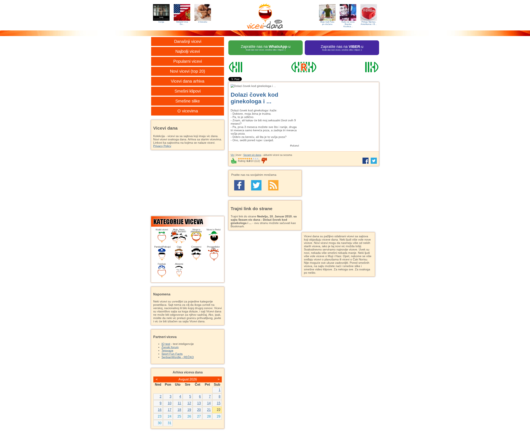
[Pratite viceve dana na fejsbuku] (239, 185)
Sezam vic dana (252, 155)
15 (218, 403)
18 (179, 410)
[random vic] (303, 67)
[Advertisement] (340, 113)
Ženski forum (170, 347)
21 (209, 410)
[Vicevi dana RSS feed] (273, 185)
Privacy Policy (162, 146)
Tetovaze (167, 350)
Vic (232, 155)
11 (179, 403)
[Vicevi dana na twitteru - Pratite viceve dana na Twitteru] (256, 185)
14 (209, 403)
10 (169, 403)
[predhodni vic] (251, 67)
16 (159, 410)
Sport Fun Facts (172, 353)
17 (169, 410)
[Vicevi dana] (265, 15)
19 (189, 410)
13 (199, 403)
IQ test (165, 344)
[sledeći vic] (356, 67)
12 (189, 403)
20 (199, 410)
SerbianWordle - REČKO (177, 357)
